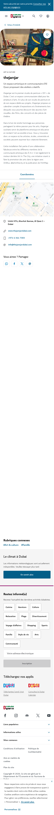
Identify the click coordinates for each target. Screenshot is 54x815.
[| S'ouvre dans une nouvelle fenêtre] (16, 715)
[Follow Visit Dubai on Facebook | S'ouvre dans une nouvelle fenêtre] (5, 715)
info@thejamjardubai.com (20, 244)
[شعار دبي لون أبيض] (11, 708)
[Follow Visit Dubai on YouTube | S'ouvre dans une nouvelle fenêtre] (49, 715)
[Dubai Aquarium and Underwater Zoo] (27, 483)
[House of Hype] (27, 421)
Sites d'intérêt (13, 25)
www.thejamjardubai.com (19, 230)
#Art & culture (11, 545)
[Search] (34, 16)
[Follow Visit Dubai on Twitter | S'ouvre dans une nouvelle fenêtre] (38, 715)
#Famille (25, 545)
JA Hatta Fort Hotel (17, 323)
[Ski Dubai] (27, 361)
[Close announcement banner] (49, 4)
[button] (12, 809)
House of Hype (14, 445)
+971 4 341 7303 (16, 237)
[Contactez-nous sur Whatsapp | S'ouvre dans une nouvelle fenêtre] (6, 264)
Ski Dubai (11, 386)
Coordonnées (27, 174)
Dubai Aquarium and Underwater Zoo (26, 508)
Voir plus (27, 529)
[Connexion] (47, 16)
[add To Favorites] (47, 34)
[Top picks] (40, 16)
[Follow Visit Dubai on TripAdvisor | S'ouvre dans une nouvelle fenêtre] (27, 715)
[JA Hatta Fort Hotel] (27, 298)
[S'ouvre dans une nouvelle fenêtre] (14, 264)
